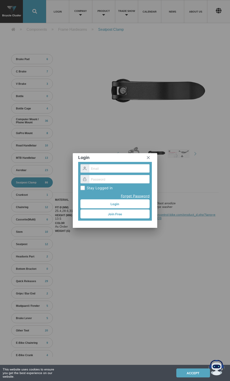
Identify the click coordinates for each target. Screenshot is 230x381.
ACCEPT (193, 373)
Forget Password (135, 196)
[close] (148, 157)
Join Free (115, 214)
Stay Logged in (100, 188)
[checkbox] (82, 188)
